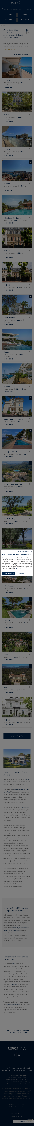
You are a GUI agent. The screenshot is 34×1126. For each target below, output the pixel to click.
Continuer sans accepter (24, 551)
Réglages (21, 573)
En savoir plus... (20, 568)
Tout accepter (8, 573)
